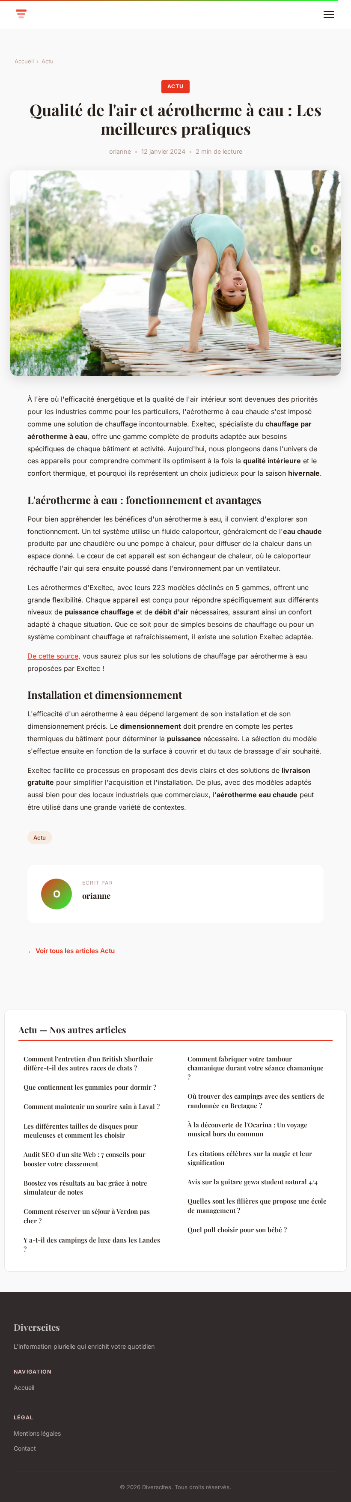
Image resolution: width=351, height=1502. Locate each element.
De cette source (52, 656)
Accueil (24, 61)
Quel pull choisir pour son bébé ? (237, 1229)
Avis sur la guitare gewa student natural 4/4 (252, 1181)
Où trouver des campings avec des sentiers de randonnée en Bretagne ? (255, 1100)
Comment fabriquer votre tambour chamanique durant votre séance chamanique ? (255, 1068)
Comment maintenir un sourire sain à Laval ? (92, 1106)
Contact (25, 1448)
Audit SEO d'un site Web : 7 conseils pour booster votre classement (85, 1159)
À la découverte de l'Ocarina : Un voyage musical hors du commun (247, 1129)
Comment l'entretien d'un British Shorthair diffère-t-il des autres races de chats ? (88, 1063)
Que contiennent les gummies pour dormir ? (90, 1087)
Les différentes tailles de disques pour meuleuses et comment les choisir (81, 1130)
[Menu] (328, 14)
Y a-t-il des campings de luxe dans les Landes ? (92, 1244)
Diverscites (37, 1327)
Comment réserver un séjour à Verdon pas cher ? (87, 1216)
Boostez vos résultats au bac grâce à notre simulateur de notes (85, 1187)
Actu (48, 61)
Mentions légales (37, 1433)
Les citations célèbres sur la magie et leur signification (249, 1158)
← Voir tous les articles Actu (71, 951)
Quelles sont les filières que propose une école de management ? (257, 1205)
